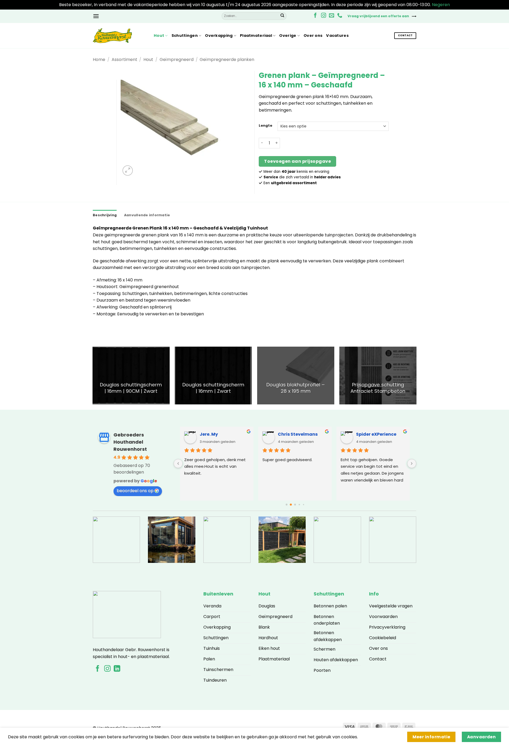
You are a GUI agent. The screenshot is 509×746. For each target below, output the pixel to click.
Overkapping (218, 35)
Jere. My (209, 434)
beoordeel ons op (135, 491)
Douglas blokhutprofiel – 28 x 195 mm (295, 388)
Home (99, 59)
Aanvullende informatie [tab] (147, 215)
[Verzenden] (282, 16)
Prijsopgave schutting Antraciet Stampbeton (377, 388)
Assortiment (124, 59)
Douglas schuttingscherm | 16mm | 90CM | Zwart (131, 388)
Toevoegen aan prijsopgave (297, 161)
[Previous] (93, 377)
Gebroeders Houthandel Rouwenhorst (130, 441)
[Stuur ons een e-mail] (331, 16)
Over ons (313, 35)
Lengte (265, 125)
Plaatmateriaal (256, 35)
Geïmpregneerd (177, 59)
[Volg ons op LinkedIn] (117, 669)
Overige (287, 35)
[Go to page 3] (299, 504)
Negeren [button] (441, 5)
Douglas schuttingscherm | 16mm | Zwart (213, 388)
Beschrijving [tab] (105, 215)
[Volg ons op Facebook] (315, 16)
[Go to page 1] (291, 505)
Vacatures (337, 35)
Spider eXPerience (376, 434)
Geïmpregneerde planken (227, 59)
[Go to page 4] (303, 504)
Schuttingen (185, 35)
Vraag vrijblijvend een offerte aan (378, 16)
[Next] (416, 377)
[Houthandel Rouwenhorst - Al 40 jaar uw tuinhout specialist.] (119, 35)
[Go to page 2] (295, 504)
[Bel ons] (339, 16)
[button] (96, 16)
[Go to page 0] (286, 504)
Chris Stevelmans (298, 434)
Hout (159, 35)
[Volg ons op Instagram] (323, 16)
